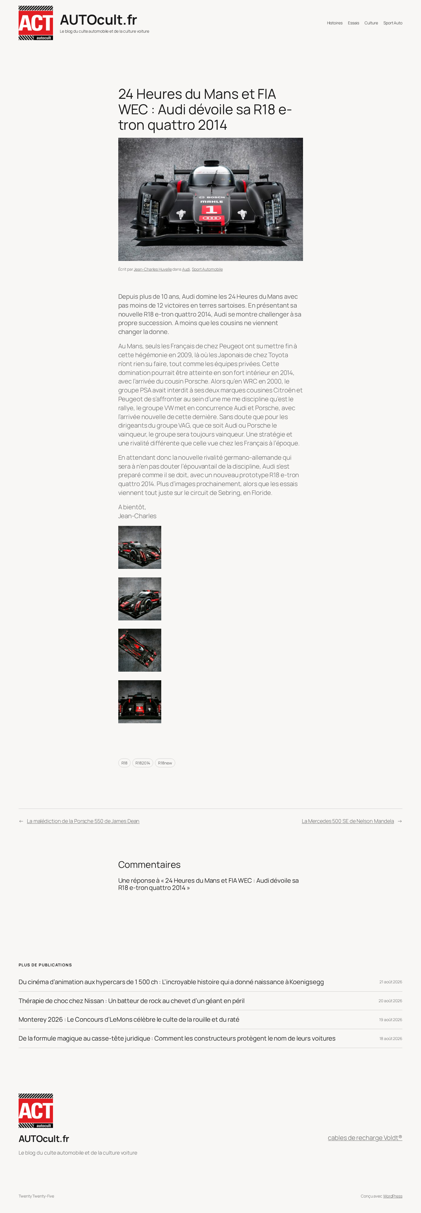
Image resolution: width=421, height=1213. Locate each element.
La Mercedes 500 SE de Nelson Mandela (348, 820)
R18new (165, 763)
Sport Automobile (207, 269)
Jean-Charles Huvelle (153, 269)
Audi (186, 269)
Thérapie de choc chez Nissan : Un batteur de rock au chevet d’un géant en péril (132, 1000)
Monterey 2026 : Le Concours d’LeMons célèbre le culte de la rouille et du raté (129, 1019)
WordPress (392, 1196)
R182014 (142, 763)
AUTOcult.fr (98, 19)
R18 (124, 763)
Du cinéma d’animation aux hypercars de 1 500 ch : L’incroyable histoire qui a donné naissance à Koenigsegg (171, 982)
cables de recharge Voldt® (365, 1137)
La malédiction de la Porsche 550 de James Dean (83, 820)
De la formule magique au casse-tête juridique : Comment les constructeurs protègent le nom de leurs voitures (177, 1038)
